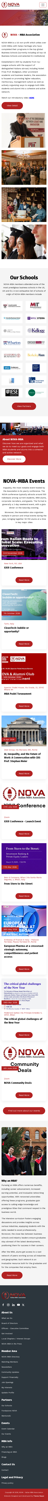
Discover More (14, 459)
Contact (5, 1470)
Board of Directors (10, 1323)
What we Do (7, 1318)
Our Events (6, 1434)
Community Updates (10, 1372)
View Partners (24, 406)
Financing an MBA (9, 1452)
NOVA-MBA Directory (10, 1357)
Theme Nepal (38, 1496)
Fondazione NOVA (9, 1411)
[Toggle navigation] (42, 4)
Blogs (4, 1457)
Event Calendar (8, 1429)
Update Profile (8, 1393)
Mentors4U (6, 1416)
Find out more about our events (24, 1110)
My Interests (7, 1387)
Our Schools (7, 1405)
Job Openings (7, 1382)
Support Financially (10, 1377)
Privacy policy (7, 1483)
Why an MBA (7, 1447)
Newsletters (7, 1367)
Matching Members (10, 1362)
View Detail (12, 105)
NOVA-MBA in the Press (12, 1344)
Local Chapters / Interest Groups (16, 1339)
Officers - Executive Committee (15, 1328)
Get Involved (7, 1333)
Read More (24, 580)
